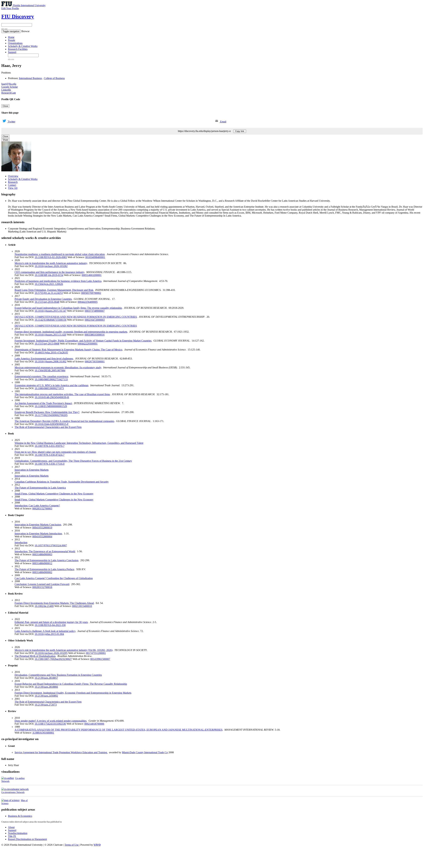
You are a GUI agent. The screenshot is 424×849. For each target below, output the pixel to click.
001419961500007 (100, 659)
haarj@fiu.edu (8, 83)
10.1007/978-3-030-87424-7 (49, 454)
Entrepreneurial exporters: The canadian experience (41, 376)
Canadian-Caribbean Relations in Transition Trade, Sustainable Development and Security (62, 481)
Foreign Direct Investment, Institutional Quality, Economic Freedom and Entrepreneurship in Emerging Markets (73, 692)
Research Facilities (17, 49)
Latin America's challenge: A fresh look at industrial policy (45, 631)
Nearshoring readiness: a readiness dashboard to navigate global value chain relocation (60, 254)
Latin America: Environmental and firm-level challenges (44, 358)
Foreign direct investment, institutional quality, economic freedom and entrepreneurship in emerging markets (71, 331)
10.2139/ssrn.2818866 (46, 686)
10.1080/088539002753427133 (51, 379)
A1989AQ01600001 (43, 732)
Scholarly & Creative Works (22, 46)
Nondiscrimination (17, 833)
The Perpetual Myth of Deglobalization (35, 656)
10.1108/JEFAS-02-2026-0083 (51, 257)
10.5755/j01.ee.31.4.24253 (49, 293)
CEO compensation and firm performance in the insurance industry (49, 272)
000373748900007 (95, 310)
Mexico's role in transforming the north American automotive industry (51, 263)
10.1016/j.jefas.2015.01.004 (49, 634)
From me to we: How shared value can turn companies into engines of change (55, 451)
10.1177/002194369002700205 (51, 415)
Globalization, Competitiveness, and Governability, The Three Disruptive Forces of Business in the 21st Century (73, 460)
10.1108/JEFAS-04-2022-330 (50, 625)
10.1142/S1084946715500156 (50, 319)
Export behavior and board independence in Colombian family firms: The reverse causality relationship (68, 307)
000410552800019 (42, 527)
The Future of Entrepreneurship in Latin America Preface (44, 569)
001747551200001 (96, 653)
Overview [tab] (13, 176)
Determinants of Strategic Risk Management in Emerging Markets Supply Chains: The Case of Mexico (68, 349)
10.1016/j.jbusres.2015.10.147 (50, 310)
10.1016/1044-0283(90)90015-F (52, 424)
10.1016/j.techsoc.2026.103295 (51, 653)
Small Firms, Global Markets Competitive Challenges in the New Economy (54, 493)
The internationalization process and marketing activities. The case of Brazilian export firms (62, 394)
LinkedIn (6, 89)
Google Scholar (9, 86)
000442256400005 (88, 301)
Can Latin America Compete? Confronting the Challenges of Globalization (54, 578)
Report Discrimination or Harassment (27, 839)
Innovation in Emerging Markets (32, 469)
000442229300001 (88, 343)
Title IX (12, 836)
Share (5, 140)
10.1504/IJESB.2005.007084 (50, 370)
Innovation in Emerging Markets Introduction (38, 533)
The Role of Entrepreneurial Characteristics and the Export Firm (48, 427)
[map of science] (10, 800)
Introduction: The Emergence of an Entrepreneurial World (45, 551)
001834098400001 (95, 257)
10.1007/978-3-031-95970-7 (49, 446)
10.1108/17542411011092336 (50, 723)
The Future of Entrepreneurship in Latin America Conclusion (46, 560)
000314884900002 (42, 572)
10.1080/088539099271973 (49, 388)
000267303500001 (95, 361)
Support (12, 52)
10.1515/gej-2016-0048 (47, 301)
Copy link (239, 131)
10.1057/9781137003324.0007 (51, 545)
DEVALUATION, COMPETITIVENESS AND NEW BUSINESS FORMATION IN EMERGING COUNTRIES (76, 316)
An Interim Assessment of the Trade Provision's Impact (43, 403)
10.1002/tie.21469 (44, 606)
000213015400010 (82, 606)
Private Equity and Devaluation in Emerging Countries (43, 299)
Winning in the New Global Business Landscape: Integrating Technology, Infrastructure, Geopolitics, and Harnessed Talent (79, 443)
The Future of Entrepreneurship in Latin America (40, 487)
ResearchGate (8, 92)
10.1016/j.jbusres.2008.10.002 (50, 361)
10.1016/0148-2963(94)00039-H (52, 397)
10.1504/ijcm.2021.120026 (49, 284)
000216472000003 (95, 319)
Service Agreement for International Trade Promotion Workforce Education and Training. (61, 752)
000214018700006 (94, 723)
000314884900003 (42, 554)
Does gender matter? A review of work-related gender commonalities (50, 720)
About (11, 827)
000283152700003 (42, 508)
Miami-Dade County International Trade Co (145, 752)
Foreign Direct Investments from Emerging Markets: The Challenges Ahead (54, 603)
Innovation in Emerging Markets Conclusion (38, 524)
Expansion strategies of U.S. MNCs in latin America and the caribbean (51, 385)
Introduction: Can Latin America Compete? (37, 505)
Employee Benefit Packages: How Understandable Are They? (47, 412)
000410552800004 (42, 536)
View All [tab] (12, 188)
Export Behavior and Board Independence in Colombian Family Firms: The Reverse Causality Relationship (71, 683)
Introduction (21, 542)
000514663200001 (92, 275)
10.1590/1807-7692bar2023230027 (53, 659)
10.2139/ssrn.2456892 (46, 695)
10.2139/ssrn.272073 (46, 704)
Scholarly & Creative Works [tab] (22, 179)
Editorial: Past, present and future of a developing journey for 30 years (51, 622)
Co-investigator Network (13, 792)
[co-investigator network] (15, 789)
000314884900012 (42, 563)
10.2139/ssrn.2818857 (46, 677)
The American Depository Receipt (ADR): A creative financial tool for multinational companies (64, 421)
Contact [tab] (12, 185)
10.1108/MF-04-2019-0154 (49, 275)
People (11, 40)
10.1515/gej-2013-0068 (47, 343)
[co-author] (7, 778)
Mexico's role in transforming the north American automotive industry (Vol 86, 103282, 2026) (63, 650)
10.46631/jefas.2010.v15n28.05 (51, 352)
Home (11, 37)
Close (5, 106)
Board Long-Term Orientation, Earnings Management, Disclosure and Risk (54, 290)
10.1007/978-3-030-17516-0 (49, 463)
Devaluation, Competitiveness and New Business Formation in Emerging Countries (58, 675)
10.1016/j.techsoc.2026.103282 (51, 266)
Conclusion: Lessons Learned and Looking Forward (42, 584)
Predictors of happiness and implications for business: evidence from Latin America (58, 281)
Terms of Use (71, 844)
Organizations (15, 43)
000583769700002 (91, 293)
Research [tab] (13, 182)
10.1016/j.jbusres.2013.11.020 (50, 334)
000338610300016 (95, 334)
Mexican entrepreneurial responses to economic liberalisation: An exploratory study (58, 367)
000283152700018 (42, 587)
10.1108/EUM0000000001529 (51, 406)
